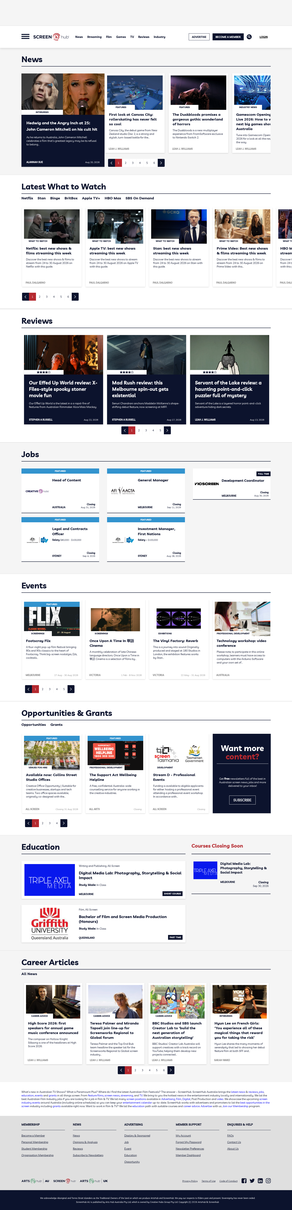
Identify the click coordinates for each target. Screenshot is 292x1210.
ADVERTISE (199, 37)
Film (109, 37)
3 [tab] (132, 163)
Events (33, 585)
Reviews (143, 37)
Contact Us (234, 1142)
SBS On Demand (140, 198)
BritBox (71, 198)
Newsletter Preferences (190, 1148)
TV (132, 37)
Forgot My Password (188, 1142)
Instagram (268, 1180)
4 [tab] (140, 163)
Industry (159, 37)
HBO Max (113, 198)
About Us (233, 1148)
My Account (183, 1135)
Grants (56, 724)
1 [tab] (118, 163)
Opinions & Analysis (85, 1142)
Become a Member (228, 37)
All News (29, 973)
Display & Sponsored (137, 1135)
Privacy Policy (190, 1180)
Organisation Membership (37, 1155)
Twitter (252, 1181)
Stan (42, 198)
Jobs (30, 454)
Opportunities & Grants (66, 713)
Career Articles (49, 962)
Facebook (244, 1180)
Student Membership (34, 1148)
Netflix (27, 198)
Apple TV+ (91, 198)
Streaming (94, 37)
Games (121, 37)
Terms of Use (209, 1180)
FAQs (230, 1135)
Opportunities (33, 724)
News (79, 37)
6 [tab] (154, 163)
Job (126, 1142)
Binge (55, 198)
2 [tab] (125, 163)
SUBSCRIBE (242, 800)
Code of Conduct (228, 1180)
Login (264, 37)
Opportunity (132, 1162)
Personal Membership (34, 1142)
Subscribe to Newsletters (88, 1155)
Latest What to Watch (63, 186)
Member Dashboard (188, 1155)
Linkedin (260, 1180)
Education (40, 847)
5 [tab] (147, 163)
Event (127, 1148)
